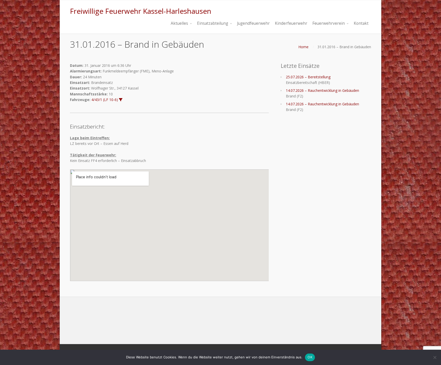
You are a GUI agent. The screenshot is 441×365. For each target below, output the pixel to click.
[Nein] (434, 357)
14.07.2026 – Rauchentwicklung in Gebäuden (322, 90)
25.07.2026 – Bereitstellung (308, 76)
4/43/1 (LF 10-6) (104, 99)
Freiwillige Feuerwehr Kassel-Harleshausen (140, 11)
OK (310, 357)
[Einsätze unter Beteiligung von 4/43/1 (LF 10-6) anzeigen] (120, 100)
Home (303, 46)
